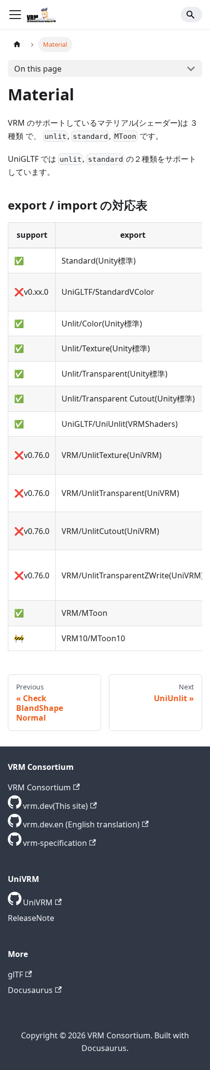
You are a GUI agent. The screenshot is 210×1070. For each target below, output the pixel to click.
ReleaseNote (31, 918)
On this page (38, 68)
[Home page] (17, 44)
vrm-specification (55, 843)
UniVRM (38, 902)
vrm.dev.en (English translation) (81, 824)
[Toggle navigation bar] (15, 14)
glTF (15, 974)
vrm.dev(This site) (55, 806)
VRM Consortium (39, 787)
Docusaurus (30, 990)
